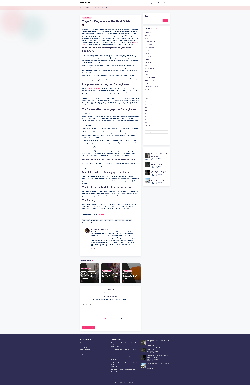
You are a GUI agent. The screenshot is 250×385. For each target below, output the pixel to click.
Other (146, 98)
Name (84, 318)
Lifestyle (147, 95)
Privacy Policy (84, 347)
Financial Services (150, 68)
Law (146, 92)
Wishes (147, 141)
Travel (146, 135)
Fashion (147, 65)
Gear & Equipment (150, 77)
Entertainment (149, 59)
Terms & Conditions (85, 349)
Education (147, 53)
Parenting (147, 101)
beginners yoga (94, 220)
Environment (148, 62)
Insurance (147, 89)
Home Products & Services (152, 86)
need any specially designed (95, 88)
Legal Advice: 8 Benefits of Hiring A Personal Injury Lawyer (123, 370)
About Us (82, 342)
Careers (147, 38)
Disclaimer (83, 352)
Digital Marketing (149, 47)
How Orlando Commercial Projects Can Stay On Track (159, 180)
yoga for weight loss (119, 220)
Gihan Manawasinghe (99, 229)
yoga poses (128, 220)
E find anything (101, 214)
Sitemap (82, 354)
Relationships (148, 120)
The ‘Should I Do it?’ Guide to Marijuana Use (110, 276)
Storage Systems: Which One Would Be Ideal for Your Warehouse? (159, 155)
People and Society (150, 104)
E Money (147, 50)
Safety (147, 123)
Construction (148, 44)
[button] (95, 248)
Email (104, 318)
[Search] (165, 20)
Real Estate (148, 117)
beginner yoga (86, 220)
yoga (101, 220)
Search (148, 16)
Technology (148, 132)
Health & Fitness (87, 17)
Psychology (148, 114)
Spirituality (148, 126)
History (147, 83)
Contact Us (83, 345)
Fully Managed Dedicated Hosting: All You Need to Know (159, 172)
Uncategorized (149, 138)
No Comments (110, 25)
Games (147, 74)
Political (147, 110)
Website (123, 318)
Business (147, 35)
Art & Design (148, 32)
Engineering (148, 56)
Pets (146, 108)
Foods (146, 71)
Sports (147, 129)
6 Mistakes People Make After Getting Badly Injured (159, 163)
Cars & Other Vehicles (151, 41)
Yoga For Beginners (109, 220)
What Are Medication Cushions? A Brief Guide (131, 276)
